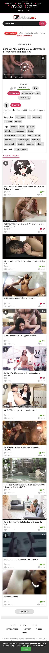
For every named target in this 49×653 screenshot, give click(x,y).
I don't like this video (15, 88)
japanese (30, 127)
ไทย (21, 5)
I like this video (11, 88)
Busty (30, 131)
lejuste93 (15, 105)
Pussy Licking (10, 135)
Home (13, 625)
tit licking (8, 131)
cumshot (30, 144)
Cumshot (8, 121)
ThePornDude (17, 7)
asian (22, 127)
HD (29, 117)
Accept (25, 649)
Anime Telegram (32, 7)
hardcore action (34, 135)
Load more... (24, 611)
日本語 (19, 3)
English (39, 3)
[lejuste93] (6, 105)
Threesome (20, 117)
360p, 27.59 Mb (20, 149)
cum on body (10, 144)
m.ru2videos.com (24, 36)
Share (37, 93)
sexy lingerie (9, 140)
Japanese (37, 117)
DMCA (24, 633)
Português (29, 3)
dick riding (36, 140)
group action (20, 131)
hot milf (22, 135)
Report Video (27, 93)
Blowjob (18, 121)
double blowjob (23, 140)
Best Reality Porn (32, 5)
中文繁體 (9, 3)
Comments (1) (24, 98)
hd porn (39, 144)
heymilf (14, 127)
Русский (13, 5)
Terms (39, 629)
